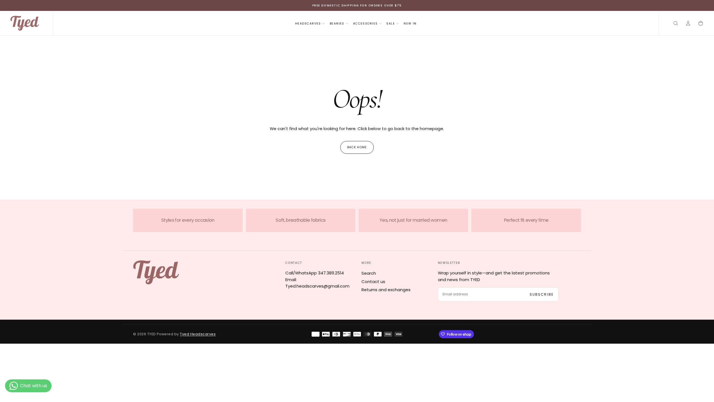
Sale (390, 23)
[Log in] (688, 23)
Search (368, 273)
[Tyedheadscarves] (156, 272)
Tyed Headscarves (198, 334)
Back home (356, 147)
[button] (676, 23)
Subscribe (542, 294)
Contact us (373, 281)
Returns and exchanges (386, 290)
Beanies (337, 23)
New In (410, 23)
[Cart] (701, 23)
